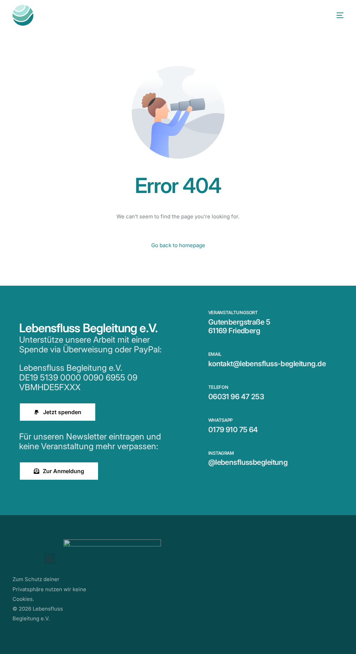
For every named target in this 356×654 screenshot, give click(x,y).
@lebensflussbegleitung (248, 462)
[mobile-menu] (333, 15)
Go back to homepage (178, 245)
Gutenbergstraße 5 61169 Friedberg (239, 326)
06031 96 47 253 (236, 396)
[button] (49, 558)
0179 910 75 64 (233, 429)
